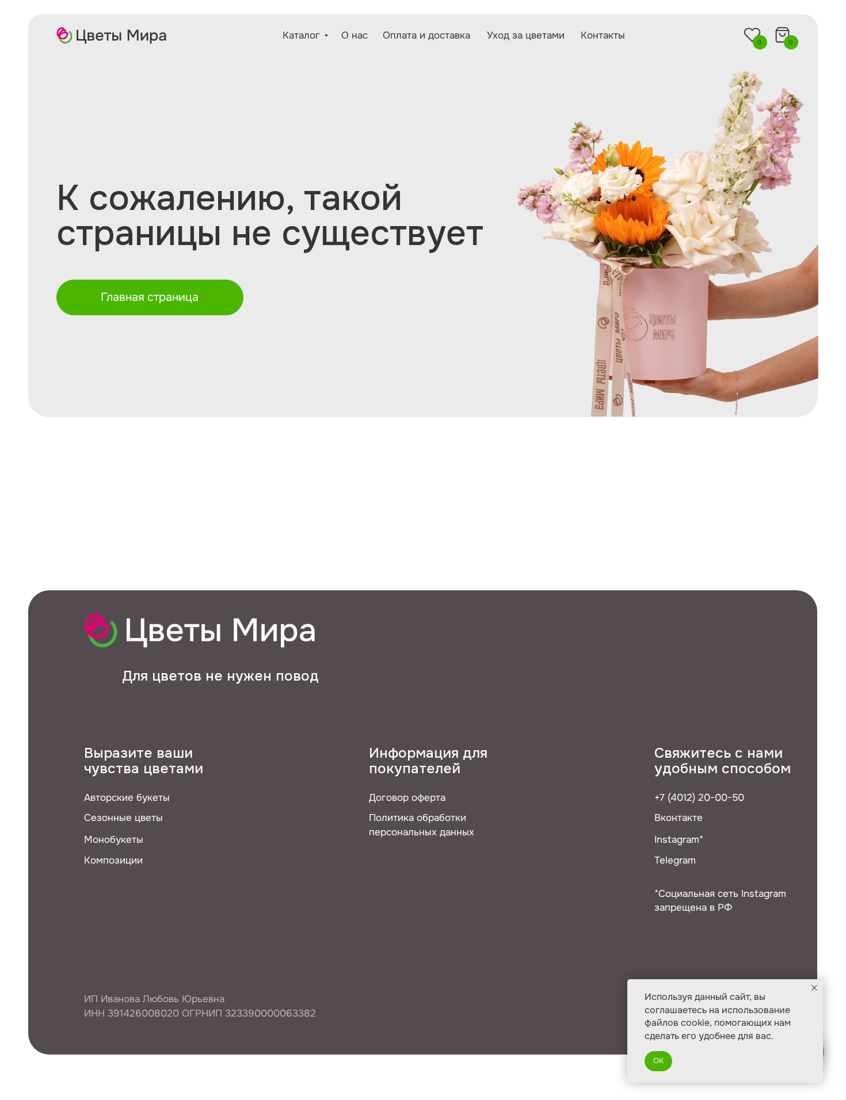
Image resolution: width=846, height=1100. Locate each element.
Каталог (301, 35)
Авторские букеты (127, 797)
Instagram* (678, 839)
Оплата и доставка (426, 35)
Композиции (113, 860)
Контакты (603, 35)
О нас (354, 35)
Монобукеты (113, 839)
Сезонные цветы (123, 817)
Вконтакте (678, 817)
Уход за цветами (526, 35)
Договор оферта (407, 797)
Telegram (675, 860)
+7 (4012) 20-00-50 (699, 797)
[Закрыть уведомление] (814, 988)
